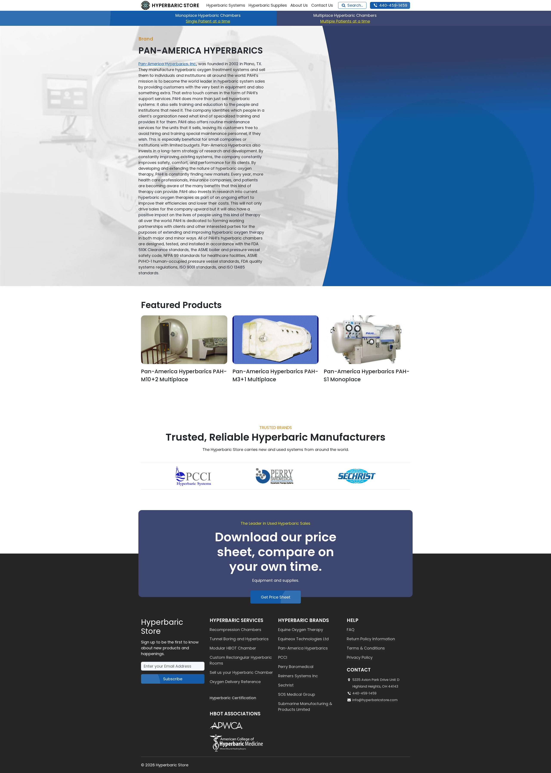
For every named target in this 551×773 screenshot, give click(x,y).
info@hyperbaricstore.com (375, 699)
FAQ (350, 629)
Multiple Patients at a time (345, 21)
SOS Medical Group (296, 694)
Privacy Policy (360, 657)
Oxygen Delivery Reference (235, 681)
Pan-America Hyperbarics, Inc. (167, 63)
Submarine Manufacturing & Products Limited (305, 706)
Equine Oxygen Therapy (300, 629)
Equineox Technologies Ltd (303, 639)
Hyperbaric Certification (233, 697)
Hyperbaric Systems (225, 5)
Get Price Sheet (275, 597)
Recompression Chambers (235, 629)
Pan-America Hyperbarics (303, 648)
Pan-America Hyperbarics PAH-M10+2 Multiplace (184, 375)
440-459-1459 (364, 693)
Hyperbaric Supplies (268, 5)
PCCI (282, 657)
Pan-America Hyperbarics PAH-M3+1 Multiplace (275, 375)
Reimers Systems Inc (298, 676)
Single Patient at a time (208, 21)
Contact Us (322, 5)
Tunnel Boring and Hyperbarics (239, 639)
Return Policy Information (371, 639)
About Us (299, 5)
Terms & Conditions (366, 648)
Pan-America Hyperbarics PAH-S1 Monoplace (366, 375)
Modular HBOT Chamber (233, 648)
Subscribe (172, 679)
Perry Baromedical (295, 666)
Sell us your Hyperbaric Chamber (241, 672)
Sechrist (286, 685)
